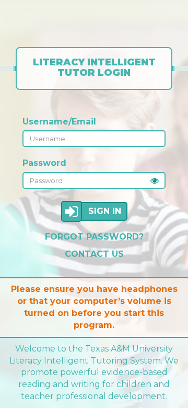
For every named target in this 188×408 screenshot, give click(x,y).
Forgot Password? (94, 237)
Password (44, 163)
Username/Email (59, 122)
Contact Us (94, 254)
